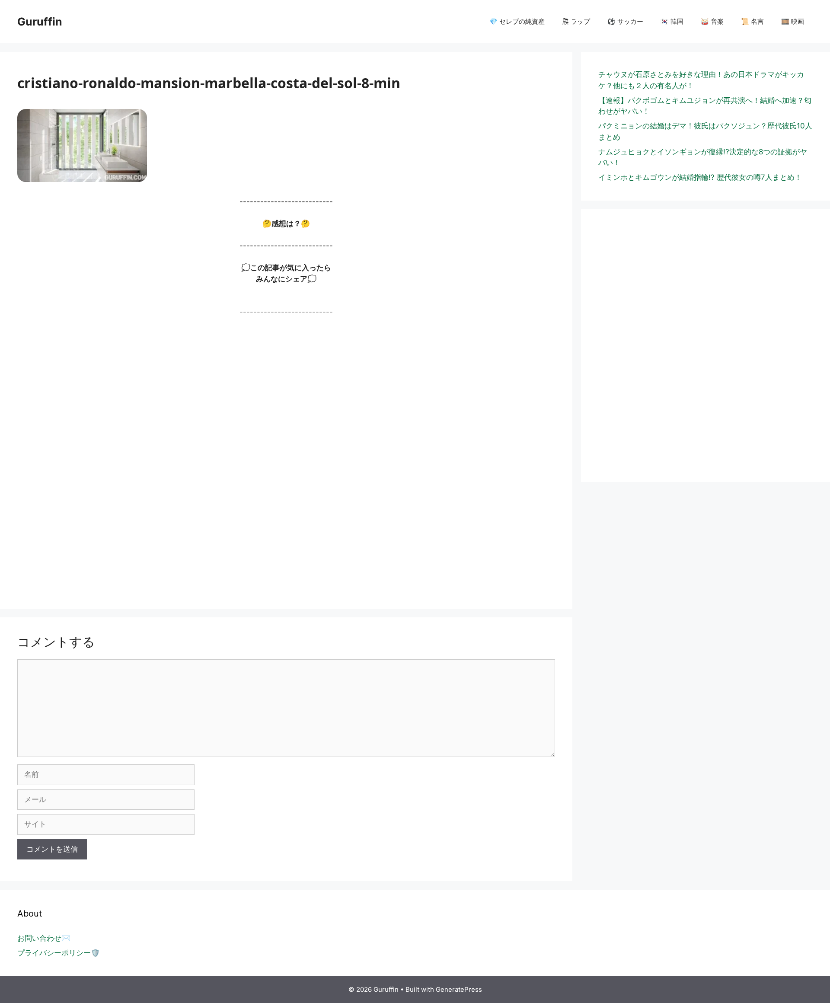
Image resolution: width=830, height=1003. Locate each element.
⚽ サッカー (625, 21)
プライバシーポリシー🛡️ (58, 953)
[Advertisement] (276, 458)
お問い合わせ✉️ (43, 938)
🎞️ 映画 (792, 21)
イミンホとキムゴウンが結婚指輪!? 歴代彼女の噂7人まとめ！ (700, 177)
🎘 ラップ (576, 21)
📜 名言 (752, 21)
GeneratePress (459, 989)
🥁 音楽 (712, 21)
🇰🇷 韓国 (672, 21)
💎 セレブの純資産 (517, 21)
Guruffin (39, 21)
